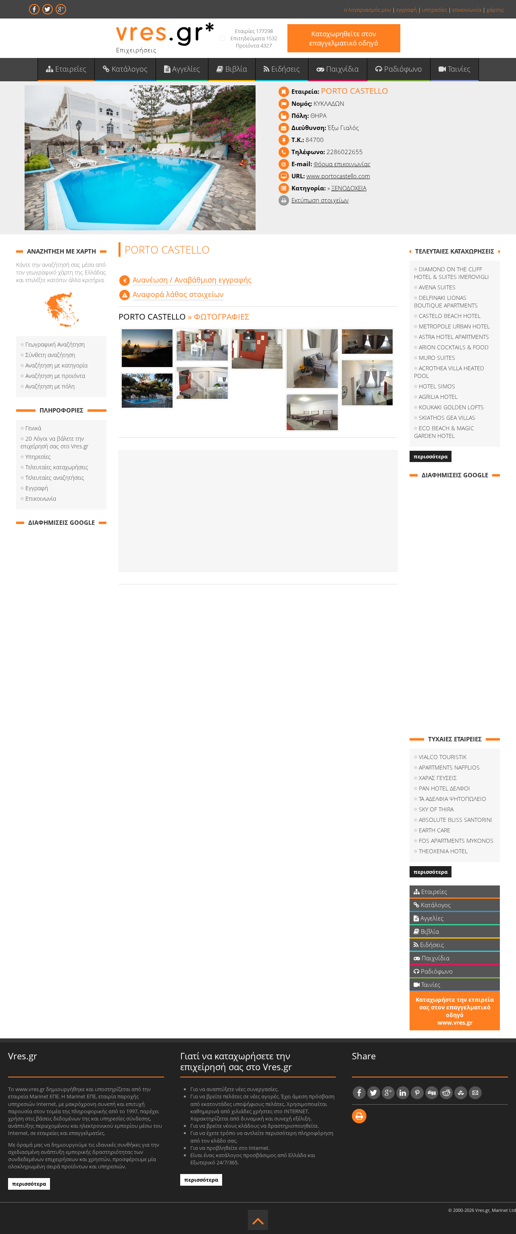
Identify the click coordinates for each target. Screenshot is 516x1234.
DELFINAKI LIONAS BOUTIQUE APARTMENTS (446, 301)
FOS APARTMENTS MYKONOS (456, 840)
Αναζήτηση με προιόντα (55, 376)
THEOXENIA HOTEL (443, 851)
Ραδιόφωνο (402, 69)
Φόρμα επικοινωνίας (342, 164)
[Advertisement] (258, 511)
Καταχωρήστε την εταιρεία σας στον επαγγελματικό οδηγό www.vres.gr (455, 1011)
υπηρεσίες (434, 9)
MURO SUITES (437, 357)
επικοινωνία (466, 9)
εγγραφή (406, 9)
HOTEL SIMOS (437, 386)
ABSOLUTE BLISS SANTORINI (455, 819)
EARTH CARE (434, 830)
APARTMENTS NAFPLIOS (449, 767)
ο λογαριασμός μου (367, 9)
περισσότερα (430, 456)
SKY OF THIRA (436, 809)
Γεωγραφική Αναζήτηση (55, 344)
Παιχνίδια (341, 69)
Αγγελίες (185, 69)
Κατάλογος (129, 69)
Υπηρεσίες (38, 456)
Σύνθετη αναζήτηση (50, 355)
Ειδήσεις (284, 69)
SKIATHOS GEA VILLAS (447, 417)
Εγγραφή (36, 488)
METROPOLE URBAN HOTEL (454, 326)
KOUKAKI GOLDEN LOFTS (451, 407)
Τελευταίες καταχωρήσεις (56, 467)
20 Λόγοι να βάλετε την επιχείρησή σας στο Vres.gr (54, 442)
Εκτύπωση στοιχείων (320, 200)
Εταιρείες (69, 69)
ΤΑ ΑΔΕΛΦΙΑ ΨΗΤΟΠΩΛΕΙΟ (452, 799)
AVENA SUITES (437, 287)
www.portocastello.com (338, 176)
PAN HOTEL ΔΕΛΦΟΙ (444, 788)
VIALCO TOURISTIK (442, 757)
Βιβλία (235, 69)
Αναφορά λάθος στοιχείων (178, 294)
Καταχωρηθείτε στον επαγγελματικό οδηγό (343, 38)
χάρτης (495, 9)
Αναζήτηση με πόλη (50, 386)
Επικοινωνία (40, 498)
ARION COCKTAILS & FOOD (454, 347)
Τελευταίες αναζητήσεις (54, 477)
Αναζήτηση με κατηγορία (56, 365)
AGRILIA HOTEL (438, 396)
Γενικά (33, 428)
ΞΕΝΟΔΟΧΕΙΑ (348, 188)
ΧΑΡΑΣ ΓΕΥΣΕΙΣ (438, 778)
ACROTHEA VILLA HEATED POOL (449, 372)
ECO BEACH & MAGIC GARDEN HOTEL (444, 432)
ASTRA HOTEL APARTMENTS (454, 336)
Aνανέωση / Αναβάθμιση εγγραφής (192, 280)
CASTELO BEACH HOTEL (450, 316)
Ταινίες (458, 69)
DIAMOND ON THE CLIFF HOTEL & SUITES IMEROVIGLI (451, 273)
